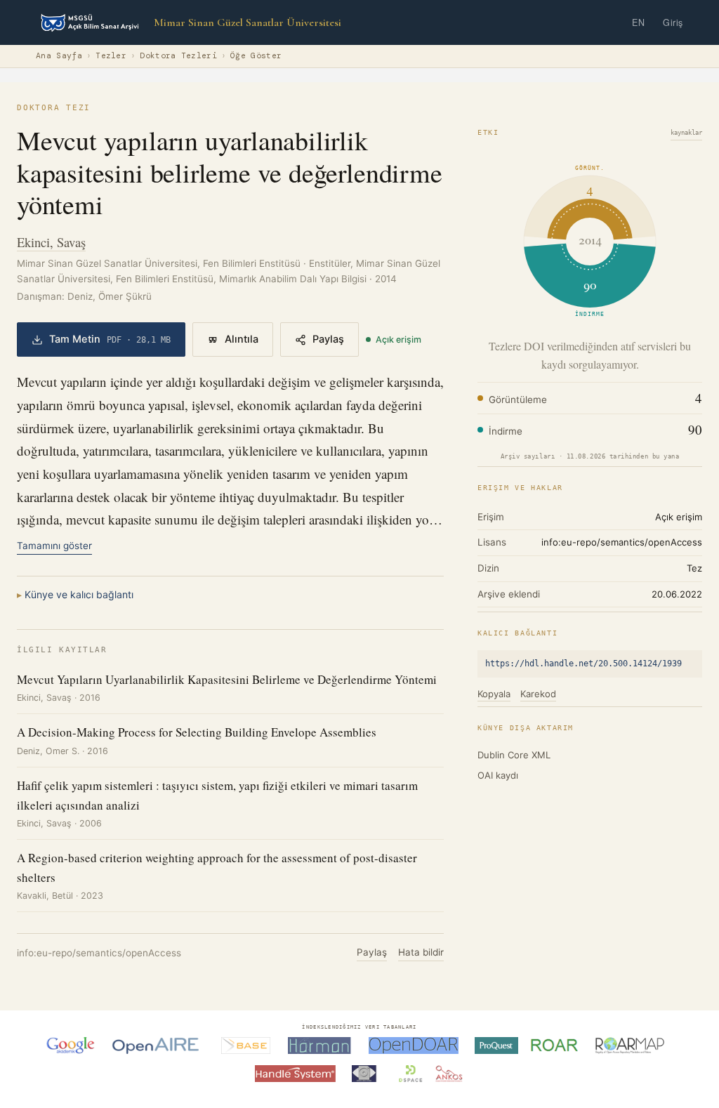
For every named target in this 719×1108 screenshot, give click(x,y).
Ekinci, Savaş (51, 242)
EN (638, 22)
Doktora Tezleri (178, 56)
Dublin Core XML (513, 754)
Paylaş (328, 339)
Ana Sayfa (59, 56)
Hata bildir (421, 952)
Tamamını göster (54, 545)
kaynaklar (686, 132)
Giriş (673, 22)
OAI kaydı (497, 775)
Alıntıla (241, 339)
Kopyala (493, 693)
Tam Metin (110, 339)
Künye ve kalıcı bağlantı (79, 594)
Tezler (110, 56)
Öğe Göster (256, 56)
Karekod (538, 693)
